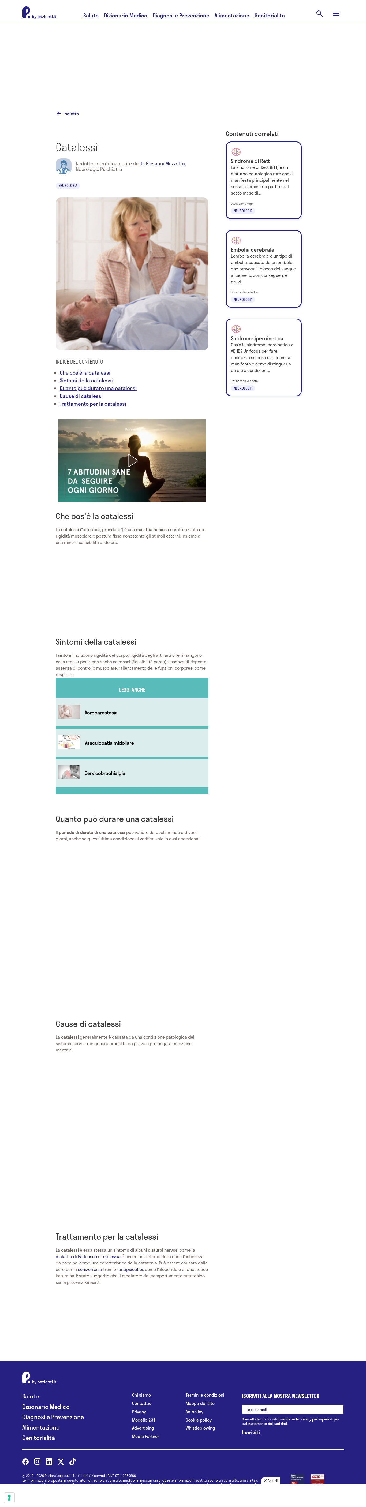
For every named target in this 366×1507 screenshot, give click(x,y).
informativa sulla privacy (291, 1419)
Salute (91, 15)
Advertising (143, 1428)
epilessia (112, 1256)
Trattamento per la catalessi (93, 404)
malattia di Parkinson (76, 1256)
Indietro (71, 113)
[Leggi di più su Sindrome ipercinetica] (264, 357)
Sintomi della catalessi (86, 380)
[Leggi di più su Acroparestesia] (132, 712)
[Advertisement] (183, 59)
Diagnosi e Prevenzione (181, 15)
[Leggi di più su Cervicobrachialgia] (132, 773)
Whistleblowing (200, 1428)
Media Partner (145, 1436)
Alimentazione (232, 15)
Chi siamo (141, 1395)
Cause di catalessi (81, 396)
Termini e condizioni (205, 1395)
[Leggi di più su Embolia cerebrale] (264, 269)
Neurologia (67, 185)
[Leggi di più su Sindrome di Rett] (264, 180)
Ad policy (194, 1412)
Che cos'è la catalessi (85, 372)
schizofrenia (90, 1269)
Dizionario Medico (125, 15)
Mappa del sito (200, 1403)
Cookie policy (199, 1420)
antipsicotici (131, 1269)
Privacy (139, 1412)
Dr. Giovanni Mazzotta (162, 163)
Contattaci (142, 1403)
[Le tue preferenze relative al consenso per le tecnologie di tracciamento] (9, 1498)
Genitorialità (270, 15)
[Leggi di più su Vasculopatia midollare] (132, 743)
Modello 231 (144, 1420)
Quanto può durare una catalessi (98, 388)
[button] (132, 460)
